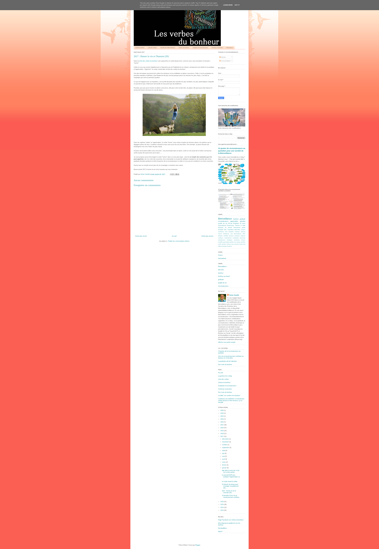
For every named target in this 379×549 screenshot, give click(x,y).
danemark (242, 238)
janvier (224, 468)
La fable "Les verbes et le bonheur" (229, 395)
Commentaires (226, 61)
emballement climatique (225, 240)
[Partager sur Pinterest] (178, 174)
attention (242, 221)
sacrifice (243, 242)
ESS (226, 231)
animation (237, 236)
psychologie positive (228, 242)
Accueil (174, 236)
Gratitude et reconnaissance (200, 47)
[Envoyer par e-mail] (171, 174)
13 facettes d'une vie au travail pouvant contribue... (231, 496)
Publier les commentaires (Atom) (178, 241)
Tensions (231, 236)
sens (232, 244)
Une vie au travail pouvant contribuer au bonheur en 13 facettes (231, 357)
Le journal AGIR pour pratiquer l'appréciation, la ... (231, 476)
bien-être (237, 229)
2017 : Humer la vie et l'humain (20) (229, 491)
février (224, 465)
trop (244, 244)
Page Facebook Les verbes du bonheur (230, 520)
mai (223, 456)
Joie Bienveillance (235, 233)
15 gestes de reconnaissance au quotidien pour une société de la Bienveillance (231, 150)
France (220, 233)
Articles (223, 57)
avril (223, 459)
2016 (222, 501)
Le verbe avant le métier (229, 481)
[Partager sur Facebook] (176, 174)
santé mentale (222, 244)
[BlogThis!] (173, 174)
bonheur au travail (225, 227)
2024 (222, 416)
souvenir (236, 244)
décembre (225, 439)
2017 (222, 436)
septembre (225, 447)
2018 (222, 433)
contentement (228, 238)
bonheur (236, 219)
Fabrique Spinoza (240, 231)
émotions (229, 246)
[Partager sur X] (175, 174)
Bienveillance (225, 218)
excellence (237, 240)
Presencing (230, 225)
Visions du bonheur (184, 47)
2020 (222, 427)
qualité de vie (222, 223)
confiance (220, 238)
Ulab (243, 225)
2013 (222, 510)
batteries (243, 236)
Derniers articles (140, 47)
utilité (219, 246)
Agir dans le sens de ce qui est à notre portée (230, 471)
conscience (236, 227)
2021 (222, 425)
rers (235, 242)
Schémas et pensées (217, 47)
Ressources (229, 47)
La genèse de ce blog (225, 376)
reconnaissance (223, 221)
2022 (222, 422)
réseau (238, 242)
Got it (237, 5)
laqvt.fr (220, 531)
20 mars (242, 223)
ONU (244, 233)
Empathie (231, 231)
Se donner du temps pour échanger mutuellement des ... (230, 486)
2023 (222, 419)
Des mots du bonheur (225, 364)
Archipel (220, 229)
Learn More (228, 5)
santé (243, 227)
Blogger (197, 545)
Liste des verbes (152, 47)
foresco (243, 240)
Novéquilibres (222, 528)
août (223, 450)
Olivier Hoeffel (234, 295)
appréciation (234, 221)
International (222, 225)
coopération (236, 238)
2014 (222, 507)
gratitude (242, 219)
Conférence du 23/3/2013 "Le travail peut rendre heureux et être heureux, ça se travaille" (231, 400)
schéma (228, 244)
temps (241, 244)
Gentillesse (226, 233)
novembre (225, 442)
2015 (222, 504)
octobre (224, 444)
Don (225, 229)
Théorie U (238, 225)
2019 (222, 430)
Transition (230, 229)
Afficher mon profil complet (226, 342)
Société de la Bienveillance (167, 47)
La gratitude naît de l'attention (227, 361)
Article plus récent (141, 236)
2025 (222, 413)
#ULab (230, 223)
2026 (222, 410)
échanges (224, 246)
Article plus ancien (207, 236)
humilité (220, 242)
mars (224, 462)
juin (223, 453)
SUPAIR (226, 236)
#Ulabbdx (236, 223)
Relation (220, 236)
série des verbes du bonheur (148, 61)
